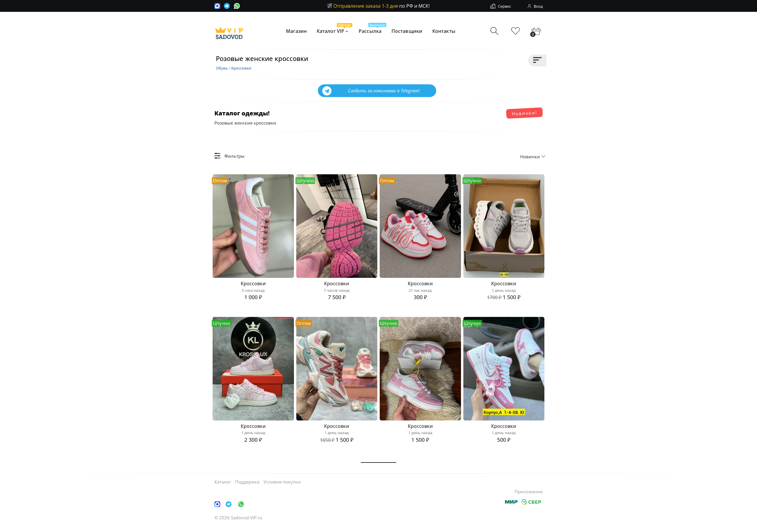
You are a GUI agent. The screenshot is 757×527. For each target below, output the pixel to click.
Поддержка (247, 482)
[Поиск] (495, 31)
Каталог (222, 482)
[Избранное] (515, 31)
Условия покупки (282, 482)
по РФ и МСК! (381, 6)
